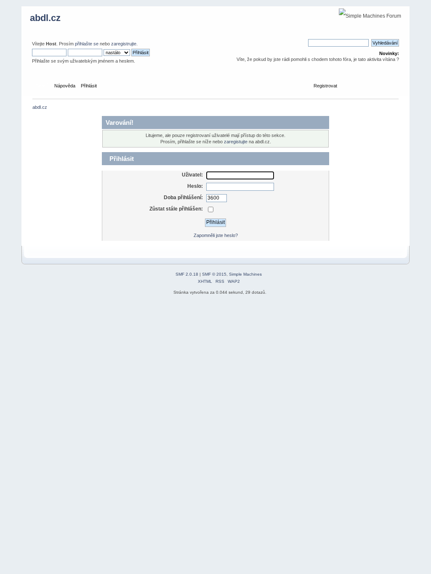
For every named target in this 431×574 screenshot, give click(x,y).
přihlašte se (86, 43)
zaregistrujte (123, 43)
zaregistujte (235, 141)
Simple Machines (245, 274)
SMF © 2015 (214, 274)
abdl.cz (45, 18)
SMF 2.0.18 (187, 274)
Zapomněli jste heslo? (216, 235)
